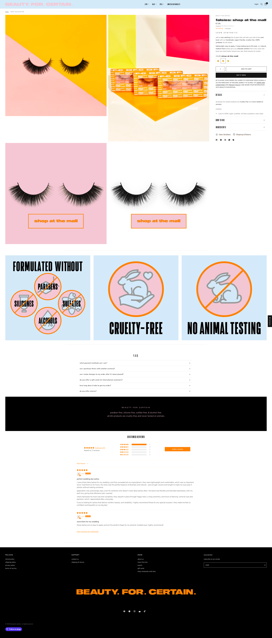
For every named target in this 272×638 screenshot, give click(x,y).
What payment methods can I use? (93, 363)
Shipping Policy (10, 562)
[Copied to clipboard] (233, 140)
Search (140, 565)
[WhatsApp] (229, 140)
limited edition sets (173, 4)
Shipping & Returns (78, 562)
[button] (124, 444)
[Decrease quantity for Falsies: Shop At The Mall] (217, 69)
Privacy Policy (10, 565)
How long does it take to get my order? (95, 385)
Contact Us (75, 559)
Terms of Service (10, 568)
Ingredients (221, 127)
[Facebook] (217, 140)
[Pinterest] (225, 140)
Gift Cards (141, 568)
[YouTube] (141, 611)
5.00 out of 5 (100, 448)
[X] (221, 140)
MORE (140, 555)
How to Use (220, 120)
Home (6, 12)
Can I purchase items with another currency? (97, 368)
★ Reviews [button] (270, 321)
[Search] (261, 4)
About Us (141, 559)
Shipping (218, 26)
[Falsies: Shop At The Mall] (223, 60)
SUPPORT (76, 555)
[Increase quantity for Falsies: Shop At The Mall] (223, 69)
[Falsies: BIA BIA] (218, 60)
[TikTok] (146, 611)
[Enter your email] (264, 565)
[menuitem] (147, 4)
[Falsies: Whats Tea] (228, 60)
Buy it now (241, 75)
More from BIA (142, 562)
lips (146, 4)
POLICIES (9, 555)
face (153, 4)
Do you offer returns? (88, 391)
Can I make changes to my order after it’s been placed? (101, 374)
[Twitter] (131, 611)
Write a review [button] (177, 449)
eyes (161, 4)
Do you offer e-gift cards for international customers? (101, 380)
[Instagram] (136, 611)
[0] (265, 4)
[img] (82, 470)
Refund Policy (9, 559)
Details (219, 94)
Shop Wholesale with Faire (147, 571)
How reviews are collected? (87, 531)
